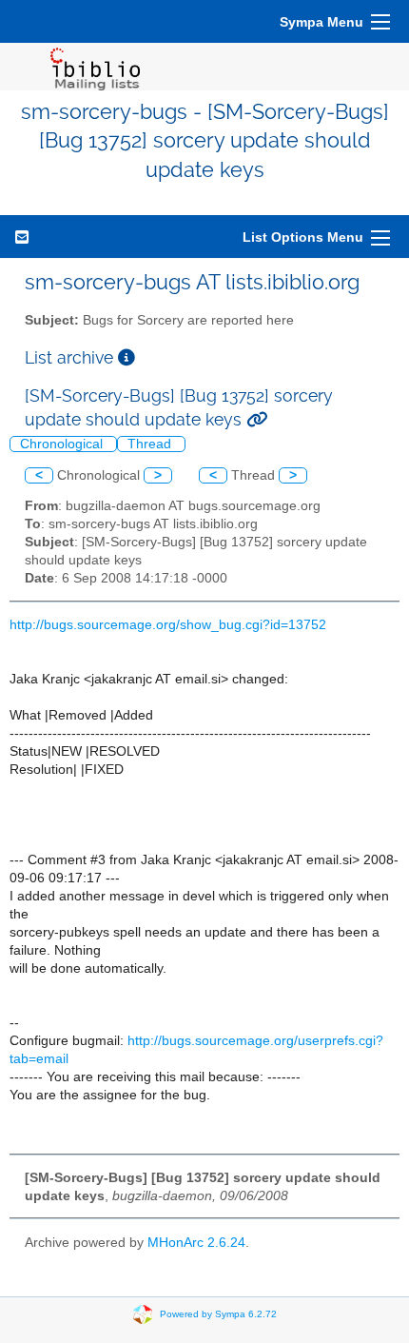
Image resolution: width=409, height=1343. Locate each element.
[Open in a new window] (126, 357)
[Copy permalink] (256, 419)
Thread (151, 444)
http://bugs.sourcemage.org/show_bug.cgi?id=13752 (168, 625)
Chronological (63, 444)
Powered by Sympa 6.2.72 (218, 1314)
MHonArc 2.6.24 (196, 1242)
